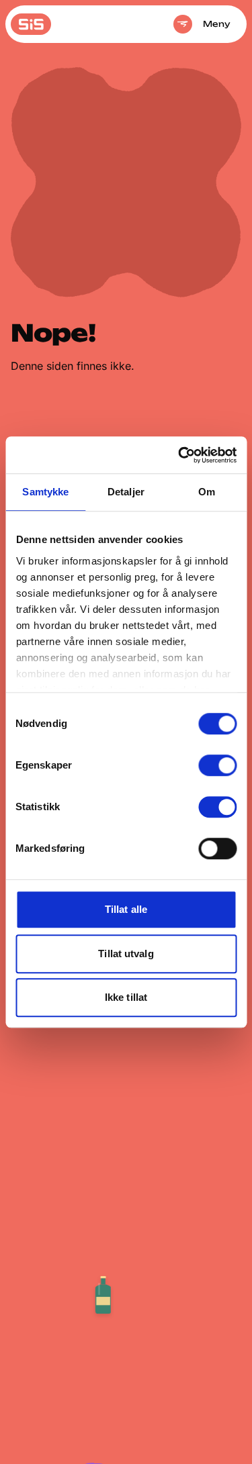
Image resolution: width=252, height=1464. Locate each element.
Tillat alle (126, 909)
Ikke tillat (126, 997)
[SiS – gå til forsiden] (31, 24)
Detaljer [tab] (126, 491)
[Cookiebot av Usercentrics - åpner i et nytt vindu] (179, 455)
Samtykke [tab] (45, 491)
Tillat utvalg (125, 953)
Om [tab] (206, 491)
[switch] (217, 765)
